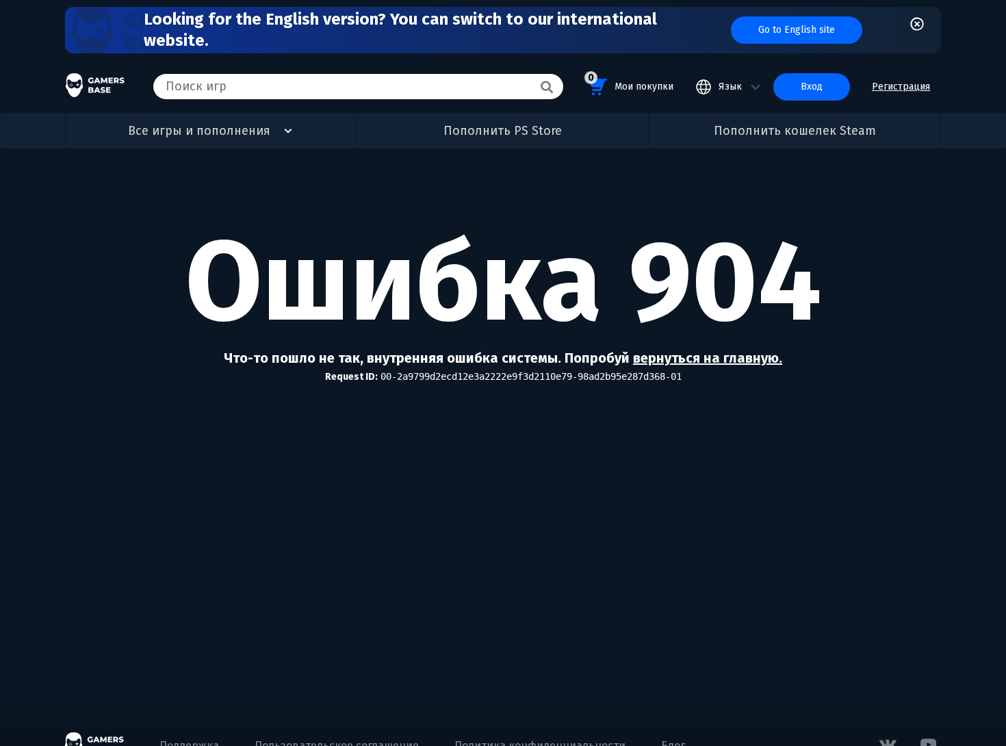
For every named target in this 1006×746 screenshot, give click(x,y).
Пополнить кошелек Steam (795, 130)
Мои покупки (630, 82)
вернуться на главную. (707, 358)
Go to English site (796, 30)
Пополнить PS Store (502, 130)
